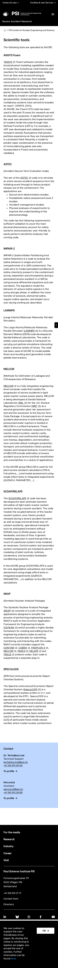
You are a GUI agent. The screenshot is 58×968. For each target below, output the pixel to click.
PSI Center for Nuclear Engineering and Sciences (32, 30)
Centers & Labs (10, 3)
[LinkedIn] (5, 916)
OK (44, 930)
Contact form (11, 898)
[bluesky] (17, 916)
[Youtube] (53, 916)
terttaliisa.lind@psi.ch (16, 762)
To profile (9, 771)
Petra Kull (9, 782)
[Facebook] (41, 916)
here (13, 958)
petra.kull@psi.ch (13, 789)
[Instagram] (29, 916)
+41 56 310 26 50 (13, 765)
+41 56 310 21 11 (12, 893)
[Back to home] (21, 13)
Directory (9, 904)
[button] (56, 325)
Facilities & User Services (41, 3)
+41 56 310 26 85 (13, 792)
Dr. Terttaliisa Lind (14, 755)
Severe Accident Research (17, 21)
